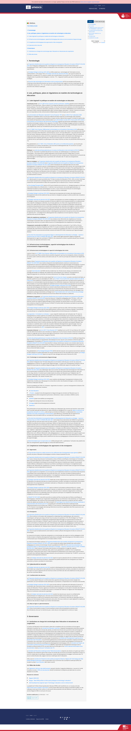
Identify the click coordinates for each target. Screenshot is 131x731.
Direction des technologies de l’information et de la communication (46, 81)
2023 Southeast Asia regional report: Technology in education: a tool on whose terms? (51, 683)
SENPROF (31, 398)
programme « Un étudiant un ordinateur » (39, 314)
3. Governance (31, 48)
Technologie (92, 36)
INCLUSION (91, 26)
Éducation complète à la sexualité (95, 34)
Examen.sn (32, 405)
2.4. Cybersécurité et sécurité (34, 45)
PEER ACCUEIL (93, 8)
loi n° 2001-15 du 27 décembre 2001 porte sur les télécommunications (55, 144)
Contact (46, 719)
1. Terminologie (31, 30)
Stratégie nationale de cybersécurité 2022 (57, 73)
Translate (103, 42)
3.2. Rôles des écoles (32, 54)
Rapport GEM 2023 (34, 678)
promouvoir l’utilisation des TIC (46, 648)
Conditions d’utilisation (30, 719)
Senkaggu (31, 403)
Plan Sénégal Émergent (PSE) (36, 185)
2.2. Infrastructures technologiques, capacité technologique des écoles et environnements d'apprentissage (54, 39)
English (95, 5)
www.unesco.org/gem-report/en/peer (90, 2)
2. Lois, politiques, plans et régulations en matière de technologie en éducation (49, 33)
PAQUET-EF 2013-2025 (34, 497)
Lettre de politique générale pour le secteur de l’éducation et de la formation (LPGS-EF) (57, 150)
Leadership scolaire (93, 38)
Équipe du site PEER (40, 719)
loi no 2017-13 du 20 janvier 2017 (49, 330)
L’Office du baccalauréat (43, 670)
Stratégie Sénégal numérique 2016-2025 (39, 72)
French (99, 5)
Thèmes (90, 21)
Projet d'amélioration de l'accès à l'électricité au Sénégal (69, 292)
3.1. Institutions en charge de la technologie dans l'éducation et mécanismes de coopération (50, 51)
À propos (102, 8)
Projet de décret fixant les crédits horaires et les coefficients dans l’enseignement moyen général (53, 452)
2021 (43, 327)
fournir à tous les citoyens (60, 277)
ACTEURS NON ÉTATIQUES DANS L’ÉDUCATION (96, 31)
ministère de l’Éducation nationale (51, 628)
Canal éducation (34, 390)
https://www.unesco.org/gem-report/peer (37, 687)
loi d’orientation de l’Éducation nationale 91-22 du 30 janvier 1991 (45, 115)
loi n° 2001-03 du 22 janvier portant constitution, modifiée (54, 103)
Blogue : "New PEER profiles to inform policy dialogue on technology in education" (50, 680)
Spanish (103, 5)
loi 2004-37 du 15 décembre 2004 (73, 115)
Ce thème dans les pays (99, 21)
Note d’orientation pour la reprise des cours (40, 441)
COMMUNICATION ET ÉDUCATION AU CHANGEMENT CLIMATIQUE (96, 28)
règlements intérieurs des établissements (40, 668)
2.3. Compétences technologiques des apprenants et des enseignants (44, 42)
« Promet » (32, 393)
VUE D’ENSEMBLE (92, 24)
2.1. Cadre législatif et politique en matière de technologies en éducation (45, 36)
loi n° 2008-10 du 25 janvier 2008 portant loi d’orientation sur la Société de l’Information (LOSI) (53, 129)
